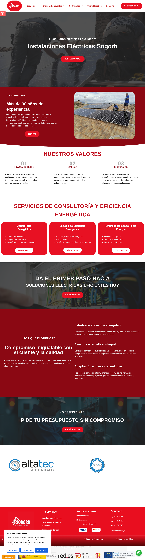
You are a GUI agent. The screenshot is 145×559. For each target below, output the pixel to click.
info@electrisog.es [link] (118, 530)
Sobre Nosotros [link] (94, 6)
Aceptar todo (41, 550)
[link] (3, 13)
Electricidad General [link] (50, 530)
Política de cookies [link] (124, 539)
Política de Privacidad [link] (93, 539)
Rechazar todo (27, 550)
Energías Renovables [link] (52, 6)
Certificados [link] (74, 6)
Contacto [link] (110, 6)
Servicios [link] (31, 6)
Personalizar (13, 550)
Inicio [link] (20, 6)
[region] (27, 542)
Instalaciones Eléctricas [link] (52, 518)
